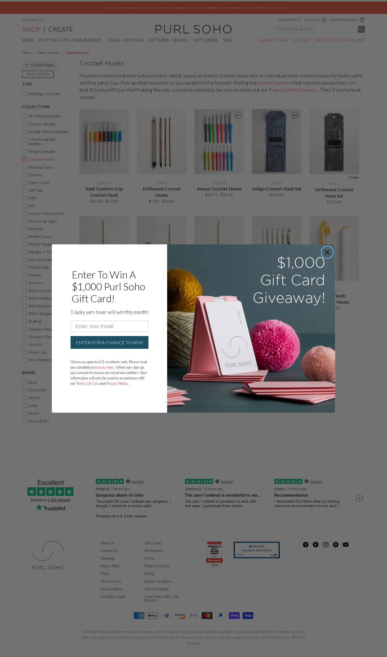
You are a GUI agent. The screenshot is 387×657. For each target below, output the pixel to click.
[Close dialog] (327, 252)
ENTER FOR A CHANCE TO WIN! (109, 342)
